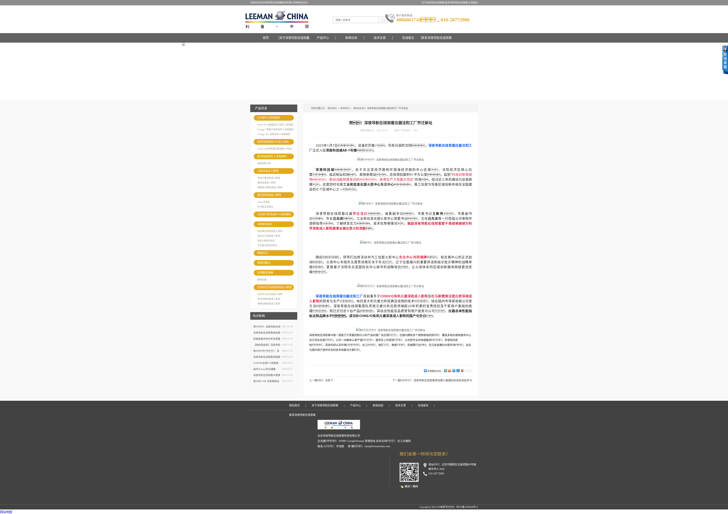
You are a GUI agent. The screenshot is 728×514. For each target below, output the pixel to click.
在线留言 (473, 2)
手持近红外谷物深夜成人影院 (274, 287)
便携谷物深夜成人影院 (268, 303)
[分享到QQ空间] (445, 370)
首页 (266, 37)
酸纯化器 (262, 279)
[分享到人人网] (458, 370)
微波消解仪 (264, 262)
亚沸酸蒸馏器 (265, 272)
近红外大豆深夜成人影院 (269, 294)
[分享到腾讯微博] (454, 370)
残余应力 (262, 253)
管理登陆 (370, 441)
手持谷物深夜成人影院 (268, 299)
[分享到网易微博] (462, 370)
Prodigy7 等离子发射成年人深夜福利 (275, 129)
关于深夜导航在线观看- (433, 2)
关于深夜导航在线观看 (294, 37)
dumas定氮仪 (263, 202)
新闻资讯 (345, 108)
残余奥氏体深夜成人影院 (269, 231)
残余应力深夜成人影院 (268, 236)
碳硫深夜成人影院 (266, 182)
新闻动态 (351, 37)
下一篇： (403, 380)
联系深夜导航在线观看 (436, 37)
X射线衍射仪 (264, 224)
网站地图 (6, 512)
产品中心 (323, 37)
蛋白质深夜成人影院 (269, 195)
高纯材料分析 (264, 163)
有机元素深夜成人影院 (268, 178)
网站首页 (332, 108)
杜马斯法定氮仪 (265, 206)
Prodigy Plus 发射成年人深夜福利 (273, 134)
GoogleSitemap (356, 441)
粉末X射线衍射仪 (266, 240)
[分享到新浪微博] (449, 370)
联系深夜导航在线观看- (457, 2)
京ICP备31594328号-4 (467, 507)
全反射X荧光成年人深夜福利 (274, 214)
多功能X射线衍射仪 (267, 245)
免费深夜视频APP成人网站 (273, 141)
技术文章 (380, 37)
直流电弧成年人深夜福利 (271, 156)
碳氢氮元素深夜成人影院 (269, 187)
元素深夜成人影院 (267, 171)
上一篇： (321, 380)
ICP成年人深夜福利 (268, 117)
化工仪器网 (404, 441)
